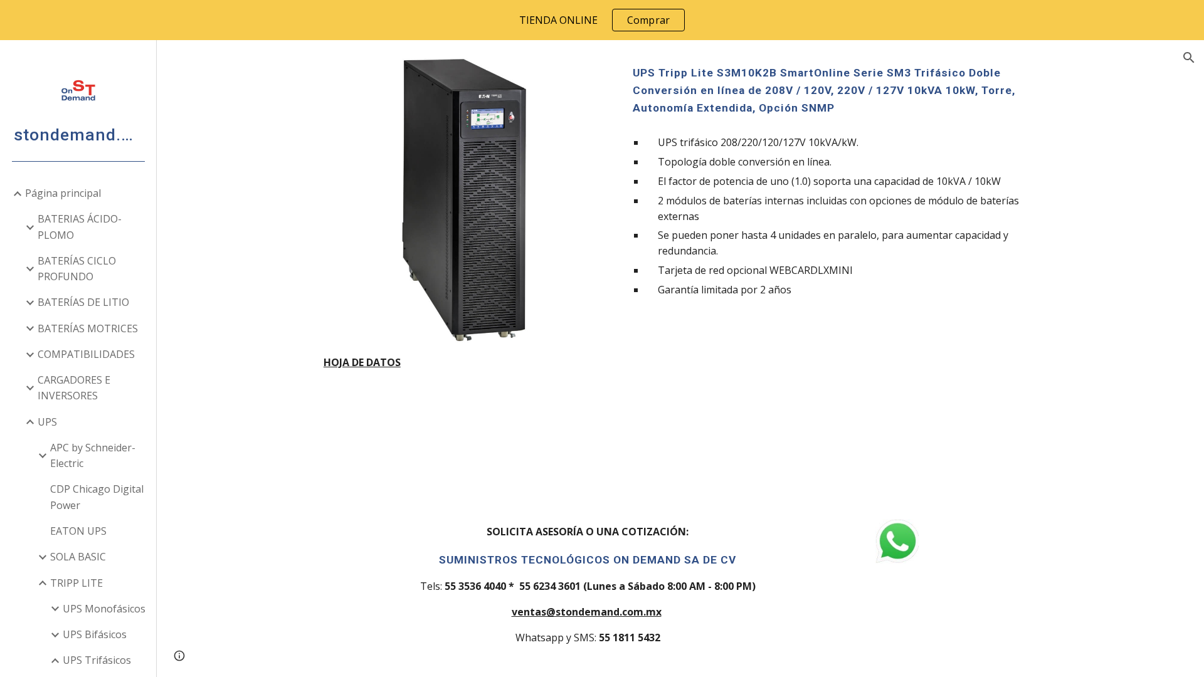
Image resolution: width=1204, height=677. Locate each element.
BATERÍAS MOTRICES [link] (88, 328)
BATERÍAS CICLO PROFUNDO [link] (77, 268)
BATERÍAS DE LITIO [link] (83, 302)
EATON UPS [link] (78, 531)
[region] (602, 20)
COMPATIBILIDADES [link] (86, 354)
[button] (1189, 58)
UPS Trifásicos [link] (97, 660)
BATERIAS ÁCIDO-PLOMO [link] (80, 226)
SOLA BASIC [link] (78, 557)
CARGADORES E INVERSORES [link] (74, 387)
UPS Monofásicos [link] (104, 609)
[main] (464, 362)
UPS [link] (47, 422)
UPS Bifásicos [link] (95, 634)
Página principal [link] (63, 193)
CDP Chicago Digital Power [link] (97, 497)
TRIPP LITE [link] (76, 583)
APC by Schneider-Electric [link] (92, 455)
